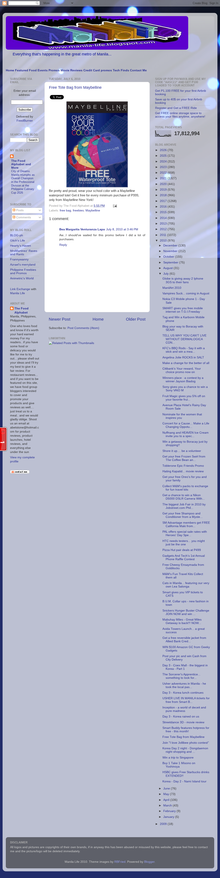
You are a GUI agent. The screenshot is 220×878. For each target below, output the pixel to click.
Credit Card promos (97, 70)
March (168, 805)
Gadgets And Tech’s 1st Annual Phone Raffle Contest (183, 557)
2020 (164, 184)
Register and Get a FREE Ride (176, 108)
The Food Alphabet (21, 310)
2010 (164, 240)
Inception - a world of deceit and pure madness (184, 709)
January (169, 816)
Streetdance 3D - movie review (183, 722)
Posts (19, 210)
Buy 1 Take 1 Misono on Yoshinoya (178, 765)
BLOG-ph (16, 235)
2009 (164, 824)
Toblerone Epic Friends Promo (183, 465)
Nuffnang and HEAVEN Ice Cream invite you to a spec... (185, 434)
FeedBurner (25, 120)
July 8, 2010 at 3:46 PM (122, 229)
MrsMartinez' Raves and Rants (23, 252)
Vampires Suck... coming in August (185, 293)
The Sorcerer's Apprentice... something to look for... (181, 676)
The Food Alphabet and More (21, 164)
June (167, 788)
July (166, 273)
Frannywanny (19, 259)
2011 (163, 235)
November (170, 251)
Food (33, 70)
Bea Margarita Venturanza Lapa (82, 229)
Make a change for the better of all (185, 363)
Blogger (149, 861)
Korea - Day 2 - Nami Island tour (184, 781)
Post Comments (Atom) (83, 328)
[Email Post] (114, 205)
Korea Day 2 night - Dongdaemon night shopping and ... (185, 750)
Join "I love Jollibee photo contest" (185, 742)
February (170, 811)
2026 (164, 150)
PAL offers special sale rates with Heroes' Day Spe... (184, 533)
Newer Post (59, 319)
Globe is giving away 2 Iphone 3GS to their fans (182, 280)
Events (43, 70)
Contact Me (138, 70)
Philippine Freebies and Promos (23, 271)
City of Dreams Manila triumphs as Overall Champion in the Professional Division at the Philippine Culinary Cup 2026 (23, 182)
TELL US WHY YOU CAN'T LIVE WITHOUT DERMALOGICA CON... (184, 339)
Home (10, 70)
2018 (164, 195)
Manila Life (17, 293)
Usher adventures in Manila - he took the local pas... (184, 685)
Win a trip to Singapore (178, 757)
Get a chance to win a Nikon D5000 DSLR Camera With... (183, 497)
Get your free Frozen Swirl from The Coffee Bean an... (183, 458)
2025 (164, 155)
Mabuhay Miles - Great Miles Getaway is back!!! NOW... (182, 621)
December (170, 245)
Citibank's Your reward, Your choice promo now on (181, 370)
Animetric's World (22, 278)
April (166, 800)
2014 (164, 218)
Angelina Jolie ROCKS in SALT (183, 357)
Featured (21, 70)
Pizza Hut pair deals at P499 (181, 550)
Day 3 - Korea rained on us (180, 716)
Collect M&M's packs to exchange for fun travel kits (185, 488)
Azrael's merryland (22, 264)
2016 (164, 206)
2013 (164, 223)
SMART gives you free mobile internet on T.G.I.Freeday (182, 310)
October (169, 256)
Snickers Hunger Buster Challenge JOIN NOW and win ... (185, 612)
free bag (65, 210)
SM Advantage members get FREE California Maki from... (186, 524)
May (166, 794)
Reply (63, 244)
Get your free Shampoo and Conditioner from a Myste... (182, 515)
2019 (164, 189)
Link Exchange (20, 289)
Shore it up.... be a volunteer (181, 451)
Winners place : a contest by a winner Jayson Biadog (182, 379)
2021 (164, 178)
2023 (164, 167)
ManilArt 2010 (171, 287)
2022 (164, 172)
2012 (164, 229)
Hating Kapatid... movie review (183, 471)
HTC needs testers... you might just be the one (183, 542)
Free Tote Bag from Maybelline (75, 87)
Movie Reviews (71, 70)
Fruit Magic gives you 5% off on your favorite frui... (183, 398)
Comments (23, 217)
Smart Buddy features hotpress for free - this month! (185, 729)
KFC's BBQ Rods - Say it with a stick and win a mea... (183, 350)
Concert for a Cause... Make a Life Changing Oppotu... (185, 425)
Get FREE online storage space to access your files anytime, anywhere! (180, 115)
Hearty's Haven (20, 245)
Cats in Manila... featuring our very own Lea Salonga (185, 584)
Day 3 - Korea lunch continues (182, 692)
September (171, 262)
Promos (54, 70)
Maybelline (93, 210)
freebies (78, 210)
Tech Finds (121, 70)
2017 (164, 201)
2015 (164, 212)
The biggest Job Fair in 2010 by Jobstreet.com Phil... (184, 506)
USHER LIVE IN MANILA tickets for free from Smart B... (186, 700)
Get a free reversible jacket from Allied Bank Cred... (184, 639)
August (168, 268)
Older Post (135, 319)
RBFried (119, 861)
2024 (164, 161)
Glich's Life (17, 240)
